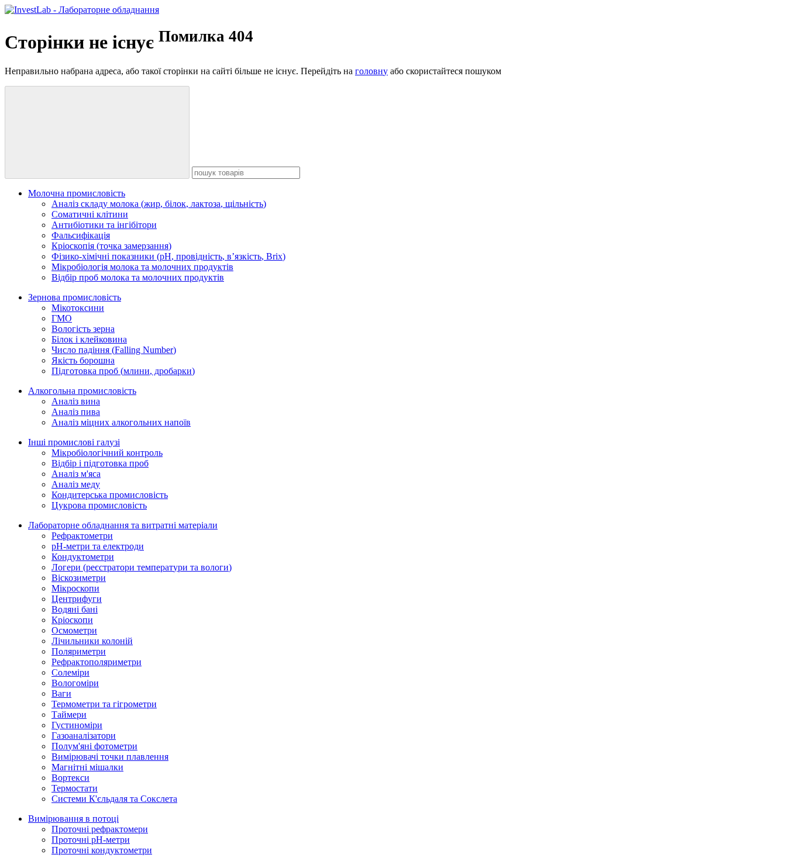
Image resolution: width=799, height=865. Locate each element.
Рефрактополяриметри (96, 662)
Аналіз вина (75, 401)
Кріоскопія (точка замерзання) (111, 246)
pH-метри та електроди (97, 546)
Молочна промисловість (76, 193)
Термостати (74, 788)
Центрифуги (76, 599)
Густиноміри (76, 725)
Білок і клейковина (89, 339)
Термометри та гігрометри (104, 704)
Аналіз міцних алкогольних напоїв (121, 422)
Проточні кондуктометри (101, 850)
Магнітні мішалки (87, 767)
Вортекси (70, 778)
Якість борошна (83, 360)
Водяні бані (74, 609)
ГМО (61, 318)
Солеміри (70, 672)
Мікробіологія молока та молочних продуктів (142, 267)
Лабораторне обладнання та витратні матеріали (123, 525)
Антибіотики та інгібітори (104, 225)
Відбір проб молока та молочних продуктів (137, 277)
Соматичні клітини (89, 214)
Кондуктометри (82, 557)
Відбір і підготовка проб (100, 463)
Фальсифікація (80, 235)
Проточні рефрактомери (99, 829)
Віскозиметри (78, 578)
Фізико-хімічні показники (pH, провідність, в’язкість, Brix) (168, 256)
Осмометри (74, 630)
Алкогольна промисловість (82, 391)
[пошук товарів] (97, 132)
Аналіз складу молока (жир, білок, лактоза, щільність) (158, 204)
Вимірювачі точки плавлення (109, 757)
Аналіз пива (75, 412)
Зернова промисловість (74, 297)
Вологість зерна (83, 329)
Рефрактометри (82, 536)
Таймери (69, 714)
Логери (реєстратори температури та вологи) (141, 567)
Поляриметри (78, 651)
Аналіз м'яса (76, 474)
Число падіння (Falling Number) (113, 350)
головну (371, 71)
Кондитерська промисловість (109, 495)
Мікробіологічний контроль (107, 453)
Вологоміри (75, 683)
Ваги (61, 693)
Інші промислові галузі (74, 442)
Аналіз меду (75, 484)
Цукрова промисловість (99, 505)
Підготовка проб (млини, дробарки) (123, 371)
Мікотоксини (77, 308)
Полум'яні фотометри (94, 746)
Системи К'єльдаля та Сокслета (114, 799)
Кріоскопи (72, 620)
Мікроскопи (75, 588)
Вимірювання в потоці (73, 819)
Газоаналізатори (83, 736)
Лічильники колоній (92, 641)
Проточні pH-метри (90, 840)
